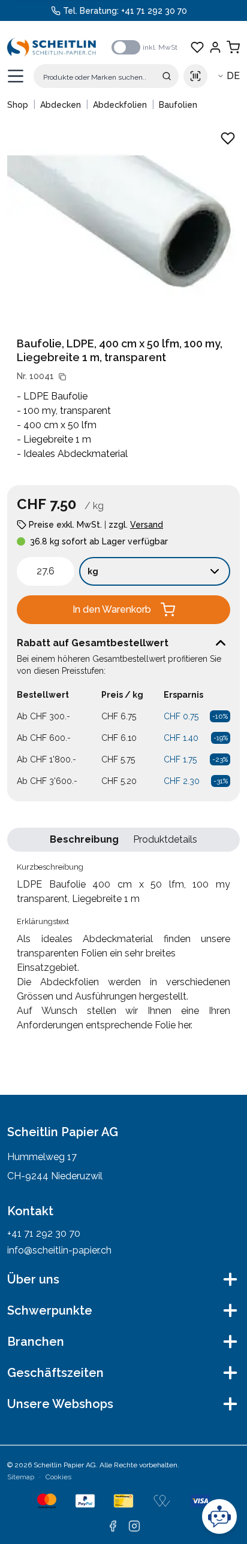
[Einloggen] (215, 47)
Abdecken (60, 105)
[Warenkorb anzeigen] (233, 47)
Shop (17, 105)
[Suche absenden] (166, 76)
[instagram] (134, 1526)
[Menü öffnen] (15, 76)
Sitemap (20, 1477)
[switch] (126, 47)
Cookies (58, 1477)
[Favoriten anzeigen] (197, 47)
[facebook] (113, 1526)
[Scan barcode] (195, 76)
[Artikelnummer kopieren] (62, 377)
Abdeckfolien (120, 105)
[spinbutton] (45, 571)
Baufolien (178, 105)
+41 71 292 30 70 (154, 11)
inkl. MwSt (160, 47)
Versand (146, 524)
